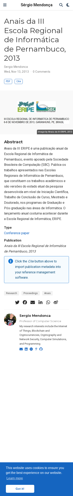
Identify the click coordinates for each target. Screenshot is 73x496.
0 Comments (41, 71)
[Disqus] (36, 406)
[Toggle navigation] (4, 5)
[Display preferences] (68, 5)
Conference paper (16, 233)
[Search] (61, 5)
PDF (8, 81)
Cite (18, 81)
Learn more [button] (14, 478)
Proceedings (31, 293)
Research (11, 293)
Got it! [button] (20, 488)
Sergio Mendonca (16, 66)
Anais (47, 293)
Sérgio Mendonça (37, 5)
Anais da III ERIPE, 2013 (60, 131)
